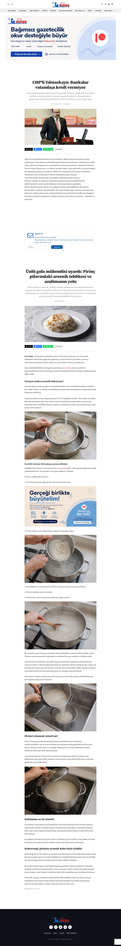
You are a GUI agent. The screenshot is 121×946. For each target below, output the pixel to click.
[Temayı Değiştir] (8, 4)
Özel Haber (12, 10)
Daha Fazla (108, 10)
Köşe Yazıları (34, 10)
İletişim (61, 933)
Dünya (90, 10)
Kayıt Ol (57, 247)
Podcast (53, 10)
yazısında (67, 368)
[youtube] (109, 4)
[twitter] (105, 4)
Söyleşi (44, 10)
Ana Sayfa (47, 933)
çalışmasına (62, 468)
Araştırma (22, 10)
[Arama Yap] (12, 4)
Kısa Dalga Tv (80, 10)
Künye (55, 933)
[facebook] (102, 4)
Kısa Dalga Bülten (65, 10)
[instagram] (112, 4)
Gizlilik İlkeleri (72, 933)
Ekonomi (98, 10)
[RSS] (70, 927)
